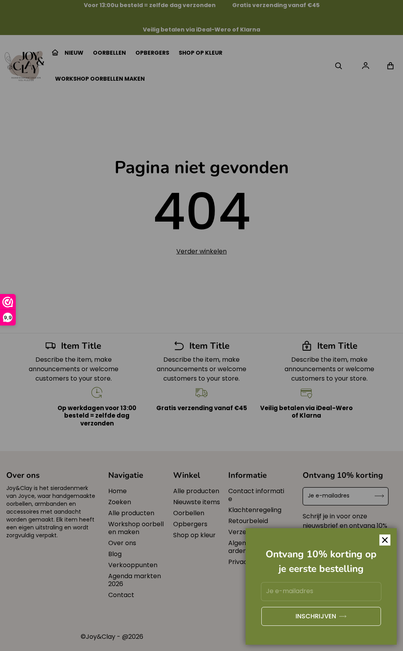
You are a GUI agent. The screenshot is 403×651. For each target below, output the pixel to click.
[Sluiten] (384, 540)
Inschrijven (316, 616)
